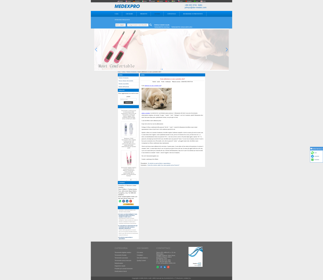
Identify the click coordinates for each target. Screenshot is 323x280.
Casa (116, 14)
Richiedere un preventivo (193, 14)
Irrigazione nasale (120, 266)
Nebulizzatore (119, 263)
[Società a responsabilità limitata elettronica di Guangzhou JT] (127, 6)
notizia (123, 71)
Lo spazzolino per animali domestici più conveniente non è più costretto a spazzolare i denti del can (128, 224)
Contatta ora (128, 204)
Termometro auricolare (121, 258)
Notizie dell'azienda (124, 86)
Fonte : (163, 81)
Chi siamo (129, 14)
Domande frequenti (122, 19)
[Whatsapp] (120, 201)
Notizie (157, 14)
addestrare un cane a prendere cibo (153, 85)
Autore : (154, 81)
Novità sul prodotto (124, 83)
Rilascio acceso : (176, 81)
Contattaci (171, 14)
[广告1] (161, 70)
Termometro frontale (121, 255)
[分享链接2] (130, 201)
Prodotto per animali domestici (124, 268)
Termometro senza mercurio (181, 27)
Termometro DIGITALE (161, 27)
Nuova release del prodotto (126, 80)
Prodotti (143, 14)
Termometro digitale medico (123, 252)
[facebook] (123, 201)
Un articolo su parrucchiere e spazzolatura (159, 163)
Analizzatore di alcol (121, 271)
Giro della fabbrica (142, 258)
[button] (160, 69)
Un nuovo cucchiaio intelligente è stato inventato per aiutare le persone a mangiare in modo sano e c (128, 212)
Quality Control (141, 260)
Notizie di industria (131, 71)
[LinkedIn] (127, 201)
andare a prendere (146, 113)
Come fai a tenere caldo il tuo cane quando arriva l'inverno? (163, 165)
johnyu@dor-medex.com (195, 7)
